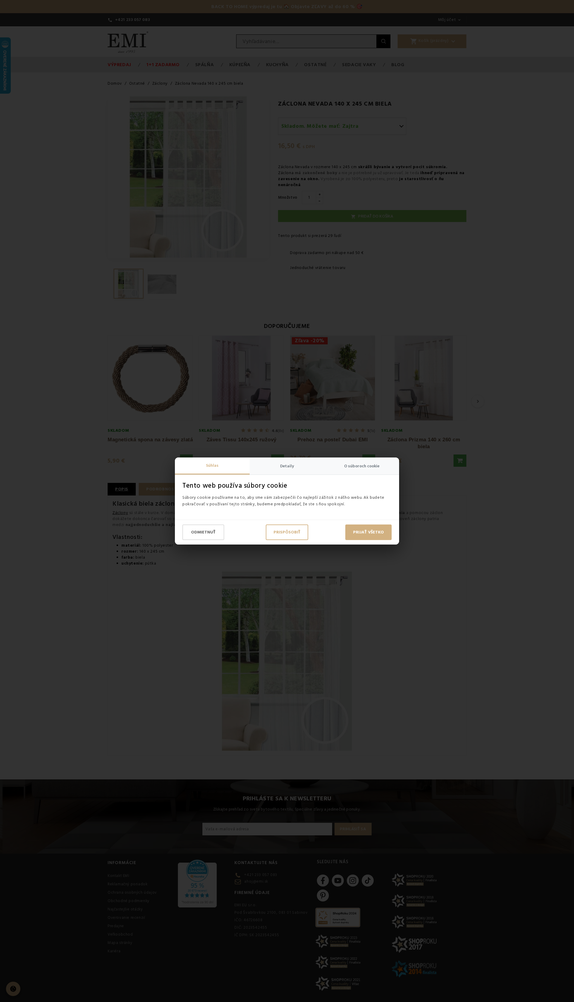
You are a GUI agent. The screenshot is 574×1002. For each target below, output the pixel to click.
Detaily (287, 466)
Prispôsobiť (287, 532)
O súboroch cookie (361, 466)
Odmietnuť (203, 532)
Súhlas (212, 466)
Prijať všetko (368, 532)
